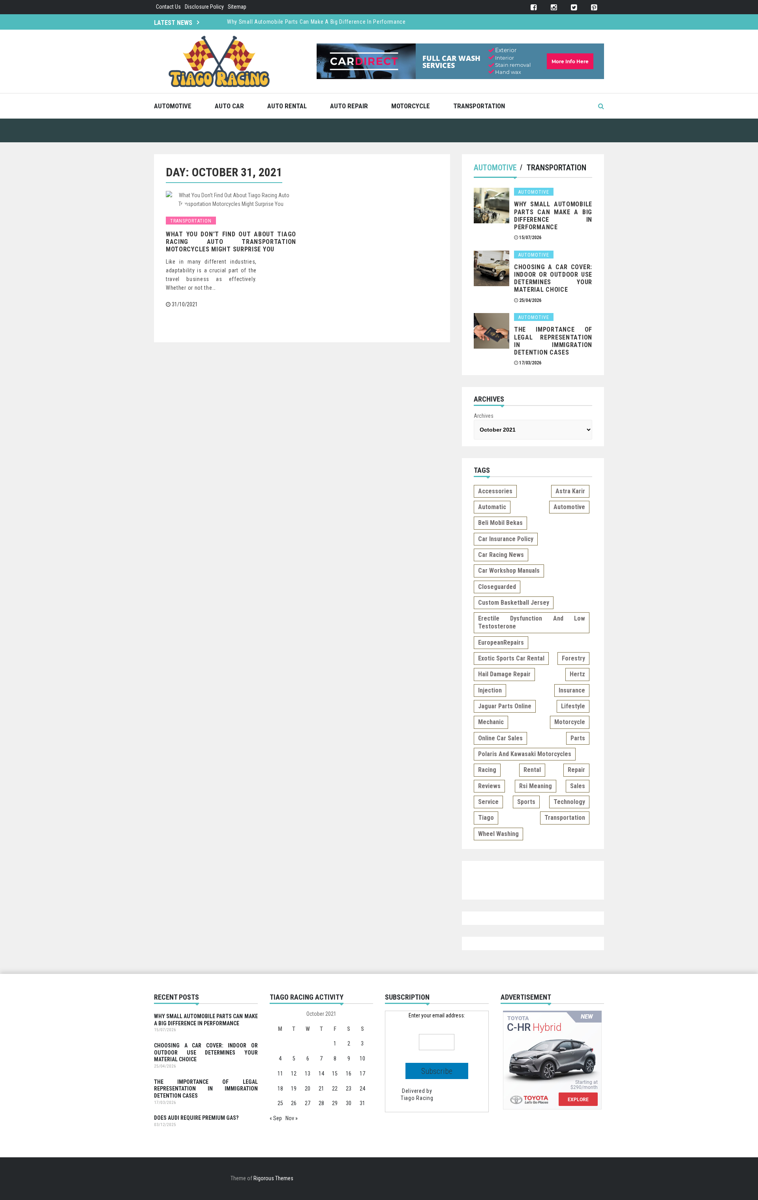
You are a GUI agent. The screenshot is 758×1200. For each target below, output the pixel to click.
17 (362, 1073)
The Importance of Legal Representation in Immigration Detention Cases (553, 341)
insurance (572, 690)
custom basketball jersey (513, 602)
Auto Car (229, 106)
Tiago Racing (417, 1098)
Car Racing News (501, 554)
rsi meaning (535, 786)
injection (490, 690)
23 (348, 1088)
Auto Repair (349, 106)
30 (348, 1103)
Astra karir (570, 491)
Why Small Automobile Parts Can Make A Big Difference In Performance (316, 22)
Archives (483, 416)
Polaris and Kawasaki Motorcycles (524, 754)
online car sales (500, 738)
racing (487, 770)
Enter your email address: (437, 1015)
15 (335, 1073)
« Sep (276, 1118)
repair (576, 770)
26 (293, 1103)
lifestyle (573, 706)
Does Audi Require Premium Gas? (196, 1118)
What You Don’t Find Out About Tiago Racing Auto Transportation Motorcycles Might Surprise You (231, 241)
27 (307, 1103)
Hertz (577, 674)
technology (569, 802)
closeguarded (497, 587)
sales (577, 786)
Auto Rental (287, 106)
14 (321, 1073)
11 (280, 1073)
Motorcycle (410, 106)
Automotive (172, 106)
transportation (564, 817)
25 (280, 1103)
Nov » (291, 1118)
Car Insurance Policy (505, 539)
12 (293, 1073)
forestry (573, 658)
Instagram (554, 7)
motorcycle (569, 722)
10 (362, 1058)
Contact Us (168, 7)
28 (321, 1103)
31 (362, 1103)
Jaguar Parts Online (504, 706)
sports (526, 802)
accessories (495, 491)
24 (362, 1088)
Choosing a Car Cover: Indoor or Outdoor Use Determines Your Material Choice (553, 278)
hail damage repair (504, 674)
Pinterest (594, 7)
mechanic (491, 722)
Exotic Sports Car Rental (511, 658)
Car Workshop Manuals (509, 570)
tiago (486, 817)
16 (348, 1073)
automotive (569, 507)
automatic (492, 507)
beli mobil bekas (500, 522)
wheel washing (498, 834)
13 (307, 1073)
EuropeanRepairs (501, 642)
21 (321, 1088)
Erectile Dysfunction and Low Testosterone (531, 622)
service (488, 802)
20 (307, 1088)
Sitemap (237, 7)
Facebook (534, 7)
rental (532, 770)
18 (280, 1088)
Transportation (479, 106)
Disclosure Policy (204, 7)
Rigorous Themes (273, 1178)
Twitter (574, 7)
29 (335, 1103)
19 (293, 1088)
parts (577, 738)
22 (335, 1088)
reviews (489, 786)
